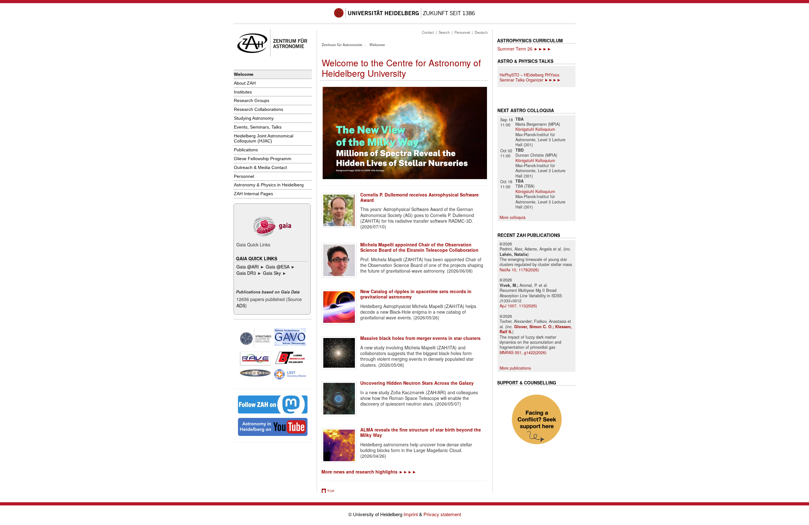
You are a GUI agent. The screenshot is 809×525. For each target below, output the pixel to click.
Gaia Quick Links (256, 258)
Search (444, 32)
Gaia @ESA (277, 266)
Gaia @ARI (248, 266)
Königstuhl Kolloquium (535, 129)
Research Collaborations (258, 109)
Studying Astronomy (254, 118)
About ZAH (245, 83)
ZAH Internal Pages (253, 193)
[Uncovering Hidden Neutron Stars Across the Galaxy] (339, 398)
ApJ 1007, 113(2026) (518, 306)
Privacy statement (442, 514)
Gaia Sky (272, 273)
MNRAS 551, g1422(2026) (523, 352)
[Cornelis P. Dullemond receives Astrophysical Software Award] (339, 210)
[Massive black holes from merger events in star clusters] (339, 352)
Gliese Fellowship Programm (262, 158)
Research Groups (251, 100)
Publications (246, 149)
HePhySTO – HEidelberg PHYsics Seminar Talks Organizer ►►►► (530, 77)
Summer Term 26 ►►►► (524, 48)
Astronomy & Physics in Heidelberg (269, 184)
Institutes (243, 91)
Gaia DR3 (246, 273)
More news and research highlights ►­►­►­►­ (369, 471)
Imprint (411, 514)
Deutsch (481, 32)
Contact (428, 32)
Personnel (244, 176)
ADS (240, 305)
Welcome (243, 74)
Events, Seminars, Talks (258, 127)
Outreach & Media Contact (260, 167)
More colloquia (513, 217)
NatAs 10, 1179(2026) (519, 270)
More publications (515, 368)
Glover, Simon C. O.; (534, 326)
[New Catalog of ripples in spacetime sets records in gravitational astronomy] (339, 307)
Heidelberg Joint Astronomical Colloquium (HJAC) (263, 138)
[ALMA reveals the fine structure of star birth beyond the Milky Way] (339, 445)
